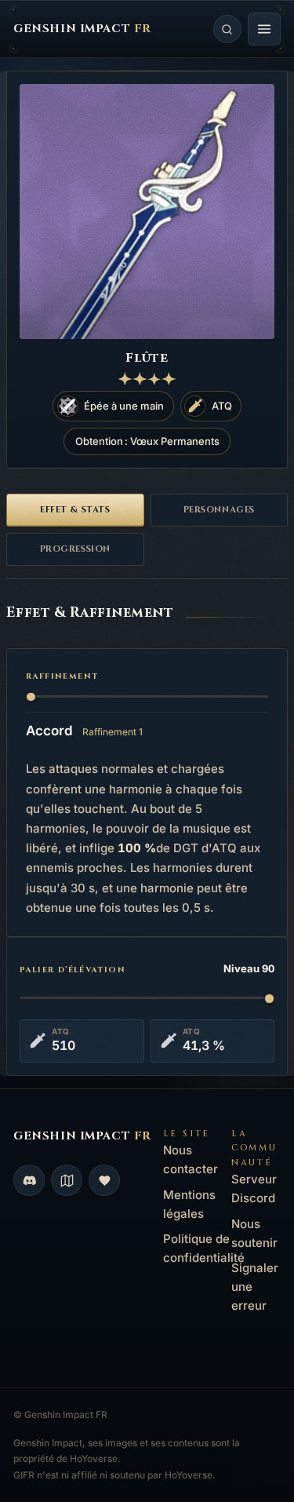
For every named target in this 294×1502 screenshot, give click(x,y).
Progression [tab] (75, 549)
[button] (264, 29)
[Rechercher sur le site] (227, 29)
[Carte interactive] (66, 1180)
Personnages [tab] (219, 510)
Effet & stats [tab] (75, 510)
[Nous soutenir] (104, 1180)
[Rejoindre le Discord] (29, 1180)
